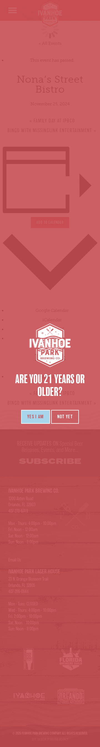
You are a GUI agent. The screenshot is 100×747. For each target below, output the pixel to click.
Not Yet (65, 417)
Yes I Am (35, 417)
